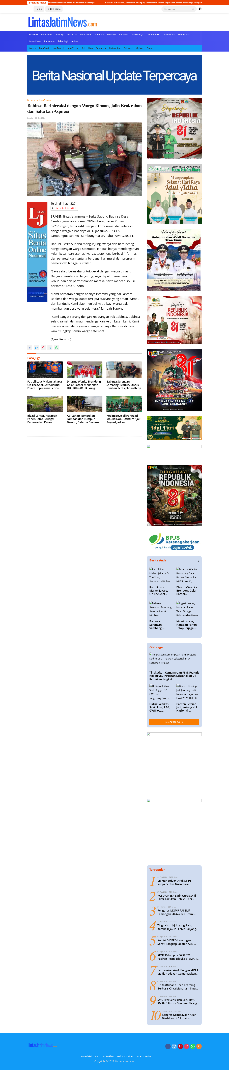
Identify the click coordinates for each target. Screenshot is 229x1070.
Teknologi (63, 41)
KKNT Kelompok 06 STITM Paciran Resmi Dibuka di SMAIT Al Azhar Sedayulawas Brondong (178, 957)
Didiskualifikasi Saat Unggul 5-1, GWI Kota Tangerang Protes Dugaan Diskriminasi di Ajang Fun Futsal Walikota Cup (160, 707)
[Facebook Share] (29, 347)
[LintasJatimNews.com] (62, 21)
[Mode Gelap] (200, 9)
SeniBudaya (137, 34)
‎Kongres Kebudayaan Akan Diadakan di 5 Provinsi (179, 1016)
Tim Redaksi (85, 1056)
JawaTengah (58, 48)
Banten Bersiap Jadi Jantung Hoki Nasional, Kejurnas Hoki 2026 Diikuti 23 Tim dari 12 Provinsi (187, 707)
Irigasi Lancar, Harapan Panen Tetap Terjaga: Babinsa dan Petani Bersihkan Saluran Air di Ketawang (42, 419)
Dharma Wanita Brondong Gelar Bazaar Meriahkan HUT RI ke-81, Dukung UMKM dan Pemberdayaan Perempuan (84, 385)
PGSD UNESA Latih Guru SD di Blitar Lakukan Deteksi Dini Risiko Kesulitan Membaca (176, 897)
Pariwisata (49, 41)
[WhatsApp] (192, 1046)
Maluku (139, 48)
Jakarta (32, 48)
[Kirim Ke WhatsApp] (56, 347)
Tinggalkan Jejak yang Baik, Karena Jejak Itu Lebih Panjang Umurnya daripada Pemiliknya (176, 927)
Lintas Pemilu (153, 34)
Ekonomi (111, 34)
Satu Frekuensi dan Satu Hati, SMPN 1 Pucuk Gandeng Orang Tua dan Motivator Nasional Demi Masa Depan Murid (177, 1001)
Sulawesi (128, 48)
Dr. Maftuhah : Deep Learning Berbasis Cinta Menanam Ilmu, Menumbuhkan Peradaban (176, 986)
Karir (97, 1056)
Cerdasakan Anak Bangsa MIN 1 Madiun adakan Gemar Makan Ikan (177, 971)
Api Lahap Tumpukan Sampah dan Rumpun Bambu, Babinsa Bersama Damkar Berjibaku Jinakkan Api (83, 419)
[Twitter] (174, 1046)
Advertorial (169, 34)
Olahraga (59, 34)
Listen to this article (66, 208)
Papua (150, 48)
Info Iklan (108, 1056)
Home (39, 8)
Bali (83, 48)
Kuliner (74, 41)
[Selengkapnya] (197, 561)
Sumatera (101, 48)
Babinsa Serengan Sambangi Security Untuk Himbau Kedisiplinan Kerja (123, 385)
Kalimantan (115, 48)
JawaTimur (73, 48)
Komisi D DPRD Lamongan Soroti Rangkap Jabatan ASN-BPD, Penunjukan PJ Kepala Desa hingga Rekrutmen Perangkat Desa (178, 942)
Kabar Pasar (35, 41)
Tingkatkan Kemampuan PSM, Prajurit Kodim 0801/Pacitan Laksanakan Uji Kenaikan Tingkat (174, 676)
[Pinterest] (180, 1046)
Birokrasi (33, 34)
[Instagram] (186, 1046)
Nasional (99, 34)
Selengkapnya (173, 721)
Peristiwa (123, 34)
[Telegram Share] (49, 347)
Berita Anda (183, 34)
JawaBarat (44, 48)
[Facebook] (168, 1046)
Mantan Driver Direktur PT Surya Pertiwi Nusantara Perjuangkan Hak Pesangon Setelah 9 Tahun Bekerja (174, 882)
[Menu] (29, 9)
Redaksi (30, 118)
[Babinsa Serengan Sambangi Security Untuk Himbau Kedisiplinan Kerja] (124, 369)
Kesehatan (46, 34)
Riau (90, 48)
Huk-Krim (72, 34)
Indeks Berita (54, 8)
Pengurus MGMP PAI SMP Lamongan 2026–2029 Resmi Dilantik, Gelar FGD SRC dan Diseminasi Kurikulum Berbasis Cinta (177, 912)
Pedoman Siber (125, 1056)
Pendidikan (86, 34)
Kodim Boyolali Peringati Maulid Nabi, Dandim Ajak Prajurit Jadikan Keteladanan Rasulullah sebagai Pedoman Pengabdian (123, 419)
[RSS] (199, 1046)
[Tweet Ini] (36, 347)
